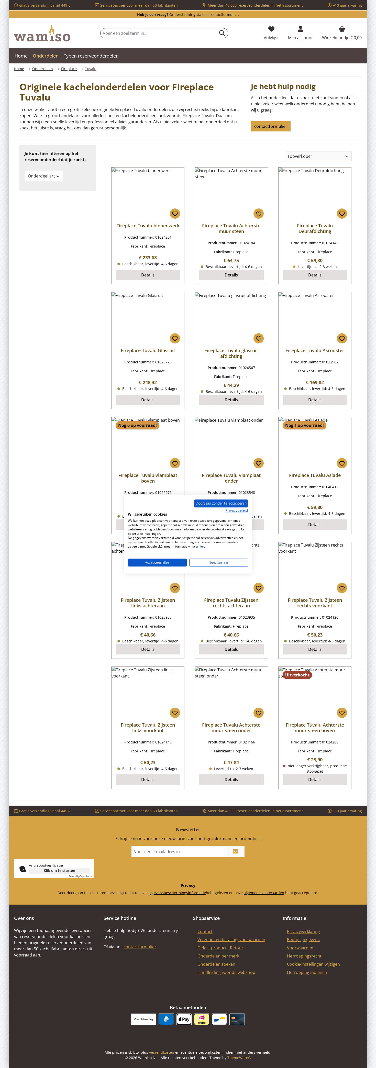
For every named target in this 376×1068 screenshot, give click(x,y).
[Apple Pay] (184, 1019)
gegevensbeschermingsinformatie (177, 892)
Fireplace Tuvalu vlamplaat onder (231, 478)
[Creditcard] (237, 1019)
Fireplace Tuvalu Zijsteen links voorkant (148, 727)
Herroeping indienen (307, 972)
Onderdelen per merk (218, 956)
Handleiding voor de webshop (226, 972)
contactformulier (223, 14)
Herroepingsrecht (304, 956)
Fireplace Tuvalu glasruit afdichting (231, 353)
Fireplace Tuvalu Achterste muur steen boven (315, 727)
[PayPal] (166, 1019)
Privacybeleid (236, 510)
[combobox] (158, 33)
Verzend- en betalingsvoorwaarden (231, 939)
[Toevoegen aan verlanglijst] (175, 213)
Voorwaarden (300, 948)
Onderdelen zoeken (216, 964)
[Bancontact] (219, 1019)
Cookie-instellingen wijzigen (313, 964)
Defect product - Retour (220, 948)
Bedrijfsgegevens (303, 939)
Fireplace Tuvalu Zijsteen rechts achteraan (231, 602)
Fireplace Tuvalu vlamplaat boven (147, 478)
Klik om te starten (59, 870)
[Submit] (236, 851)
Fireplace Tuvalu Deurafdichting (315, 228)
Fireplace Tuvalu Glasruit (148, 350)
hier (201, 546)
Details (147, 275)
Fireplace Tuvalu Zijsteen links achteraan (148, 602)
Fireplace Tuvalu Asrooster (314, 350)
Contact (205, 931)
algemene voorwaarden (264, 892)
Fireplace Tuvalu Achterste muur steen (231, 228)
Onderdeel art (41, 176)
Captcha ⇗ (80, 876)
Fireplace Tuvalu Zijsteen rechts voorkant (315, 602)
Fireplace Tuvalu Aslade (315, 475)
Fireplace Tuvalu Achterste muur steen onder (231, 727)
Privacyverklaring (303, 931)
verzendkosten (161, 1052)
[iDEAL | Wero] (201, 1019)
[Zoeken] (222, 33)
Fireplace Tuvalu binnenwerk (148, 225)
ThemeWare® (239, 1057)
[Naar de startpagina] (42, 33)
